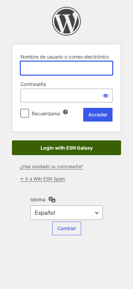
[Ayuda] (65, 112)
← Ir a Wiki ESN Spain (42, 178)
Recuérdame (46, 113)
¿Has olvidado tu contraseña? (51, 166)
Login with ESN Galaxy (67, 148)
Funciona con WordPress (66, 21)
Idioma (37, 199)
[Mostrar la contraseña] (106, 95)
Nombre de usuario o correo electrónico (64, 57)
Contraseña (33, 84)
